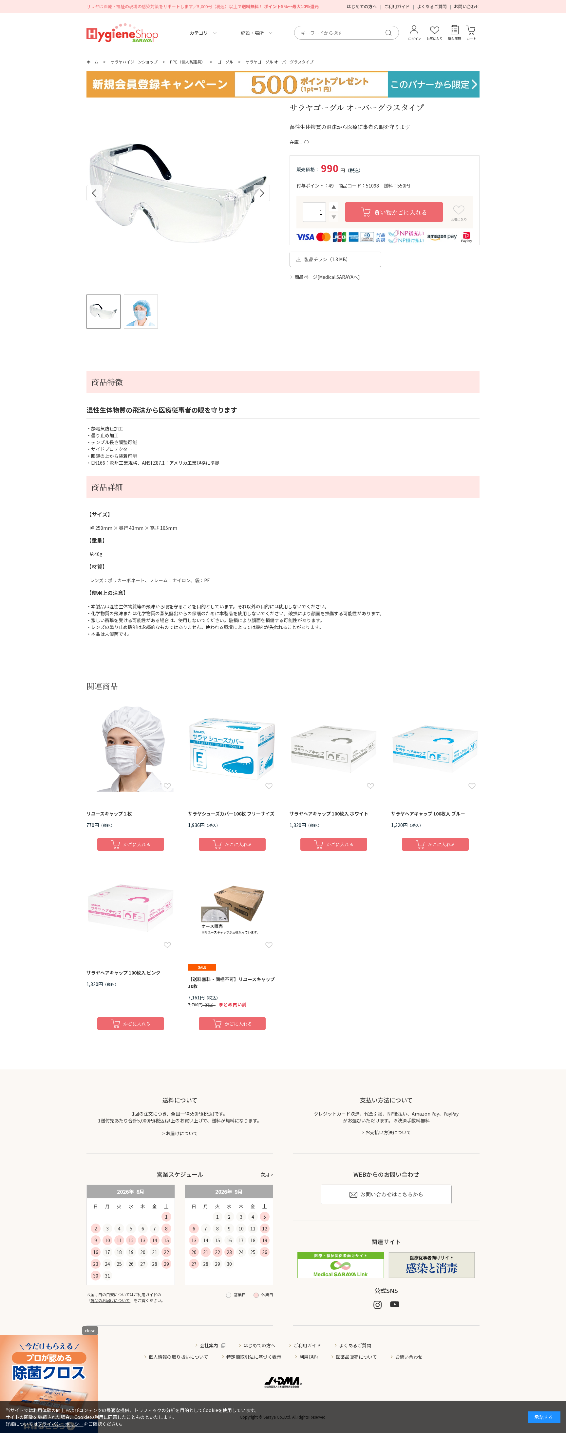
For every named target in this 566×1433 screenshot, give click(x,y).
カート (471, 38)
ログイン (414, 38)
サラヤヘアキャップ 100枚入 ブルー (428, 813)
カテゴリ (199, 32)
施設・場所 (252, 32)
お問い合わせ (467, 6)
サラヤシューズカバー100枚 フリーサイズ (231, 813)
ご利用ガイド (397, 6)
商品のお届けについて (110, 1300)
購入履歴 (454, 38)
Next (262, 193)
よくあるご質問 (432, 6)
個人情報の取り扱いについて (178, 1356)
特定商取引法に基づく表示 (253, 1356)
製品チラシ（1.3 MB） (327, 259)
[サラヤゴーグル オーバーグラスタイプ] (178, 193)
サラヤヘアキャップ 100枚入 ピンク (123, 972)
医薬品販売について (356, 1356)
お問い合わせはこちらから (391, 1194)
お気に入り (434, 38)
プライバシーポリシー (61, 1424)
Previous (94, 193)
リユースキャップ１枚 (109, 813)
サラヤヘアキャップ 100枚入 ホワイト (329, 813)
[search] (391, 32)
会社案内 (209, 1345)
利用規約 (308, 1356)
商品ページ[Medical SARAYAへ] (327, 277)
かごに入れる (137, 844)
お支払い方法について (388, 1132)
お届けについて (182, 1133)
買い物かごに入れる (400, 212)
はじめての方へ (362, 6)
